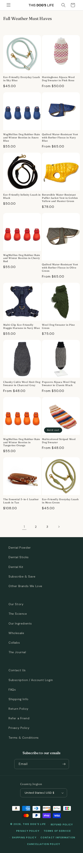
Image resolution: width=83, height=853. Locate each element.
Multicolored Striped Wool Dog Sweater (59, 441)
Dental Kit (16, 567)
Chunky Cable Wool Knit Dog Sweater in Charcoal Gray (21, 383)
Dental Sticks (19, 557)
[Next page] (58, 526)
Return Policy (19, 709)
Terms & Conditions (24, 737)
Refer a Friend (19, 718)
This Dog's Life (34, 824)
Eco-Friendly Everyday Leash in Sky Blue (21, 79)
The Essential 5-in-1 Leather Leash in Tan (21, 501)
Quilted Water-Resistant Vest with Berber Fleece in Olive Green (60, 267)
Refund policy (62, 824)
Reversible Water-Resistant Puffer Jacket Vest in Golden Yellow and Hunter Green (60, 198)
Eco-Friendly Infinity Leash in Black (22, 196)
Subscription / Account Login (31, 680)
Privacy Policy (19, 728)
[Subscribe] (64, 764)
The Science (18, 614)
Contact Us (17, 670)
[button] (8, 5)
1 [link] (24, 527)
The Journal (17, 652)
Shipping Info (19, 699)
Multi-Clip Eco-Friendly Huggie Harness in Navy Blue (21, 326)
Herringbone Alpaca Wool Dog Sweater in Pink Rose (58, 79)
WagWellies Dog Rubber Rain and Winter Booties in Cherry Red (21, 258)
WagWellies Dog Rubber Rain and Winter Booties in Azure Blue (21, 137)
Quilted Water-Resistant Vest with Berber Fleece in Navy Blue (60, 137)
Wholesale (16, 633)
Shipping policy (24, 837)
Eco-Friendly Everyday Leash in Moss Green (60, 501)
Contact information (57, 837)
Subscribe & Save (22, 576)
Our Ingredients (20, 623)
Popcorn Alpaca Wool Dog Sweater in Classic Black (59, 383)
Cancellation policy (43, 844)
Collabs (14, 642)
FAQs (12, 689)
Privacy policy (28, 830)
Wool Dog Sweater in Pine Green (58, 326)
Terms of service (57, 830)
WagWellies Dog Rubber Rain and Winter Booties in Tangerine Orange (21, 442)
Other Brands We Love (25, 586)
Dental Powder (20, 547)
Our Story (16, 604)
